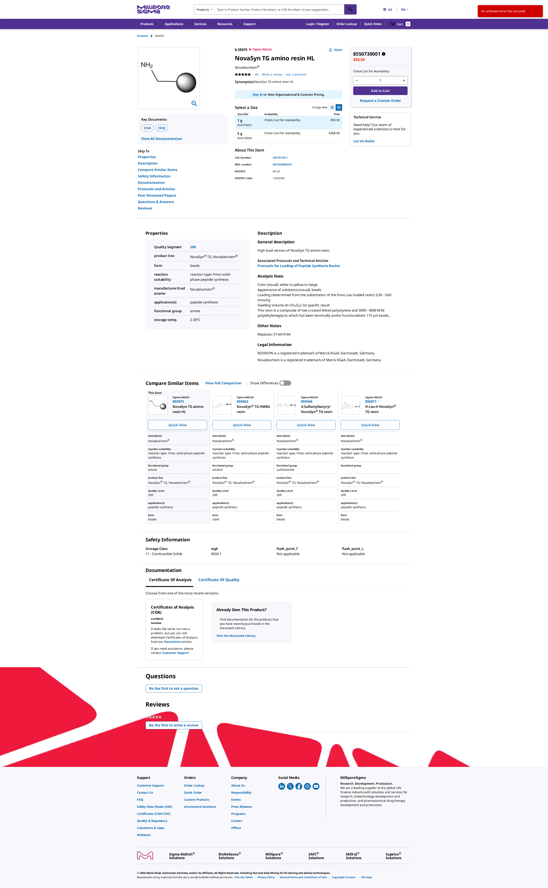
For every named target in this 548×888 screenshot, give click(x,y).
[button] (317, 24)
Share (338, 50)
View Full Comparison (223, 383)
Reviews (145, 208)
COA (147, 128)
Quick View (177, 425)
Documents (172, 642)
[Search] (350, 9)
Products (142, 36)
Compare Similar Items (157, 169)
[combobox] (275, 9)
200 (193, 247)
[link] (158, 785)
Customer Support (175, 653)
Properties (147, 156)
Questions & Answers (156, 201)
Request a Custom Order (380, 100)
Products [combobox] (203, 9)
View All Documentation (161, 139)
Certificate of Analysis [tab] (170, 579)
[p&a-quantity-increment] (404, 80)
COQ (162, 128)
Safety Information (154, 176)
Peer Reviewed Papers (157, 195)
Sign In (258, 94)
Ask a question (296, 74)
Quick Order (373, 24)
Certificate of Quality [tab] (218, 579)
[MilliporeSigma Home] (153, 9)
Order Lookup (347, 24)
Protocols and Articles (156, 189)
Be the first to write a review (175, 726)
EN (403, 9)
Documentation (151, 182)
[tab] (146, 36)
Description (148, 163)
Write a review (272, 74)
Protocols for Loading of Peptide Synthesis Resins (299, 265)
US (390, 9)
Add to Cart (380, 90)
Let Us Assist (364, 141)
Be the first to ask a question (173, 688)
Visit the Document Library (235, 636)
